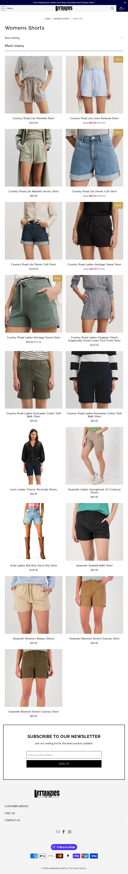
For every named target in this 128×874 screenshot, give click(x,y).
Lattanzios (54, 868)
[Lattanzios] (64, 8)
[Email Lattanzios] (58, 832)
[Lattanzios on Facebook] (63, 832)
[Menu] (1, 8)
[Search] (112, 8)
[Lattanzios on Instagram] (69, 832)
